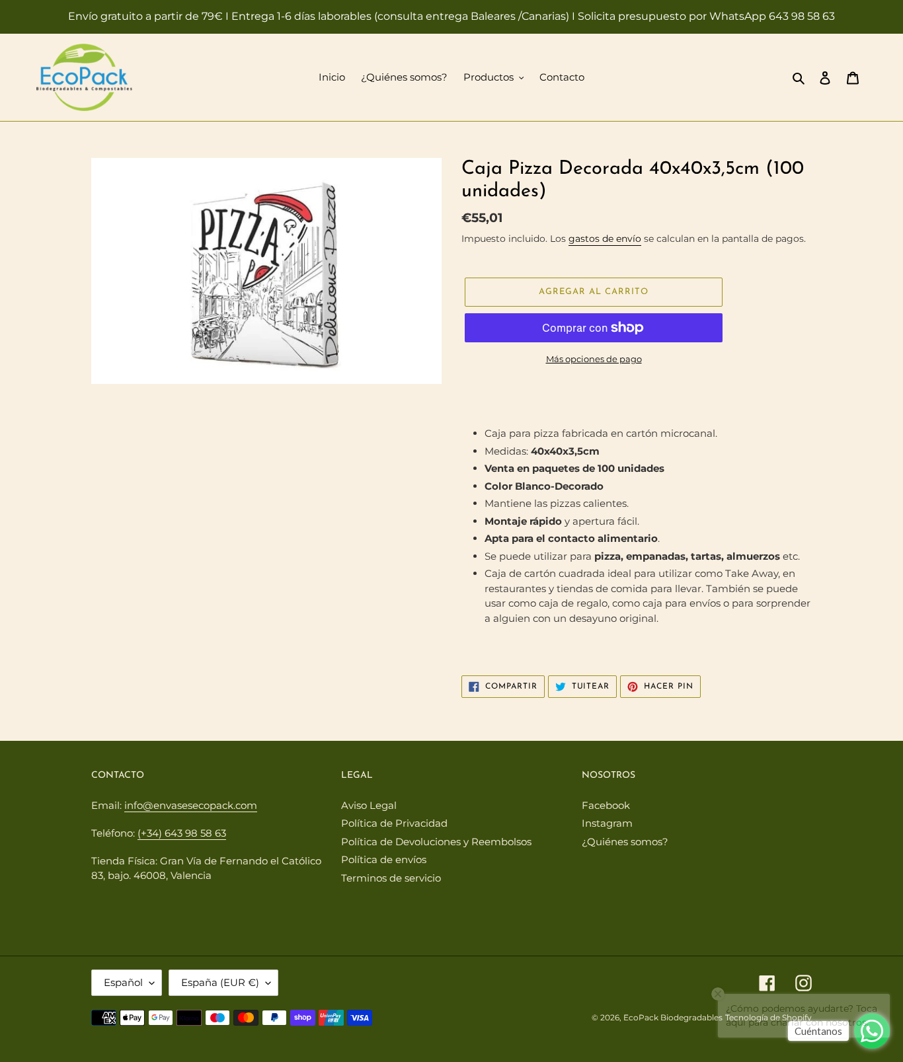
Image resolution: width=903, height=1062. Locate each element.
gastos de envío (605, 239)
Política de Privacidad (394, 823)
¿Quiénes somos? (625, 841)
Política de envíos (383, 859)
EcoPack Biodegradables (673, 1017)
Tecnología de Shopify (768, 1017)
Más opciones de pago (594, 359)
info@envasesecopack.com (190, 805)
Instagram (607, 823)
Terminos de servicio (391, 878)
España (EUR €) (220, 982)
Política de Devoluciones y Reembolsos (436, 841)
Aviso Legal (369, 805)
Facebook (606, 805)
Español (123, 982)
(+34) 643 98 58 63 (181, 833)
